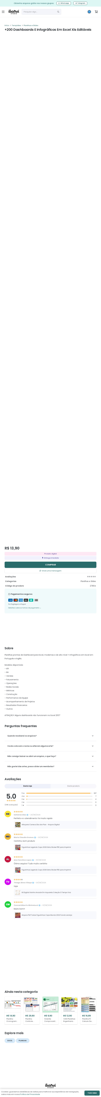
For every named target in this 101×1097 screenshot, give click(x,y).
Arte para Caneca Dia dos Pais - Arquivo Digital (41, 825)
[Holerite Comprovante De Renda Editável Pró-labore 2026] (50, 1010)
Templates (16, 25)
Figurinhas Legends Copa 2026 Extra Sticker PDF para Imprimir (46, 847)
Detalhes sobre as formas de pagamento (24, 608)
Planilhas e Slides (31, 25)
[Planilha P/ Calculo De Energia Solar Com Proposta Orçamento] (88, 1010)
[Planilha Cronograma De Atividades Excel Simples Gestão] (13, 1010)
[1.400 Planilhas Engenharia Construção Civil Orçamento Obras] (69, 1010)
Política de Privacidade (30, 1094)
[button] (3, 11)
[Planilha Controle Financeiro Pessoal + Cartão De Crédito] (32, 1010)
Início (7, 25)
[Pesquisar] (58, 12)
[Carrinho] (96, 12)
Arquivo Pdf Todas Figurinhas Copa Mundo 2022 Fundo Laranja (47, 915)
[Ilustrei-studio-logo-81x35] (14, 12)
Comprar (50, 564)
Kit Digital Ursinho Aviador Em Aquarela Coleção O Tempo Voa (46, 892)
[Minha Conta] (89, 12)
